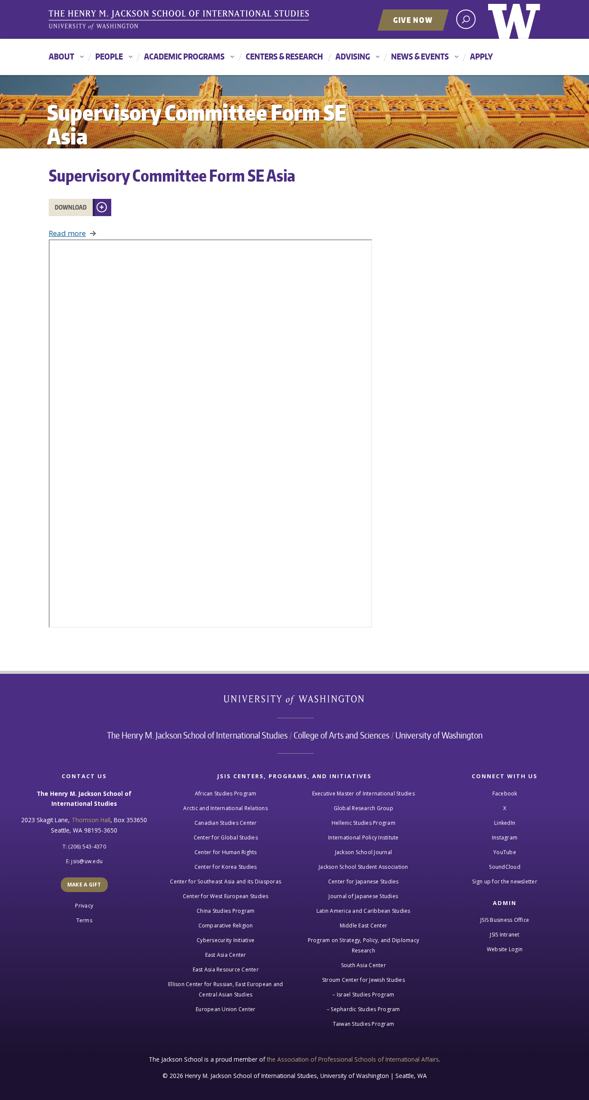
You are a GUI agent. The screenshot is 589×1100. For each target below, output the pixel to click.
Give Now (413, 20)
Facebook (504, 793)
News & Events (420, 56)
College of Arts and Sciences (341, 735)
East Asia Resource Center (226, 969)
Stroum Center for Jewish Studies (363, 980)
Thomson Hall (91, 820)
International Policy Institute (363, 837)
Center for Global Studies (226, 837)
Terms (84, 920)
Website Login (505, 949)
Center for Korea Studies (225, 867)
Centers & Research (284, 56)
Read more (67, 233)
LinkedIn (504, 823)
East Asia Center (225, 955)
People (109, 56)
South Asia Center (363, 965)
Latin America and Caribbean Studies (363, 911)
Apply (481, 56)
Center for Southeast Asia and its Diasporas (225, 881)
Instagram (504, 837)
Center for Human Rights (225, 852)
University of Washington (514, 19)
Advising (352, 56)
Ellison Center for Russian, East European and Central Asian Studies (225, 989)
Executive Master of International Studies (363, 793)
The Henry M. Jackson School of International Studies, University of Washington (180, 20)
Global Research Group (363, 808)
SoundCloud (504, 867)
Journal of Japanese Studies (363, 896)
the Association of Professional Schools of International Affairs (353, 1059)
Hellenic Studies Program (363, 823)
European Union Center (225, 1009)
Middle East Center (364, 925)
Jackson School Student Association (363, 867)
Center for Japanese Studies (363, 881)
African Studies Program (226, 793)
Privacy (84, 905)
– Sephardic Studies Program (363, 1009)
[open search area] (466, 19)
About (61, 56)
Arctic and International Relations (225, 808)
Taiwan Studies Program (364, 1024)
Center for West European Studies (226, 896)
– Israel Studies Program (363, 994)
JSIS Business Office (504, 920)
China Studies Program (225, 911)
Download (71, 207)
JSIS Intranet (504, 934)
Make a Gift (84, 884)
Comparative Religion (225, 925)
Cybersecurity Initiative (225, 940)
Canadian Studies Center (225, 823)
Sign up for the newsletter (504, 881)
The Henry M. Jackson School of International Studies (197, 735)
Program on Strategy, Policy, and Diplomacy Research (364, 945)
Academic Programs (184, 56)
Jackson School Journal (363, 852)
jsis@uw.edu (87, 861)
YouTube (504, 852)
